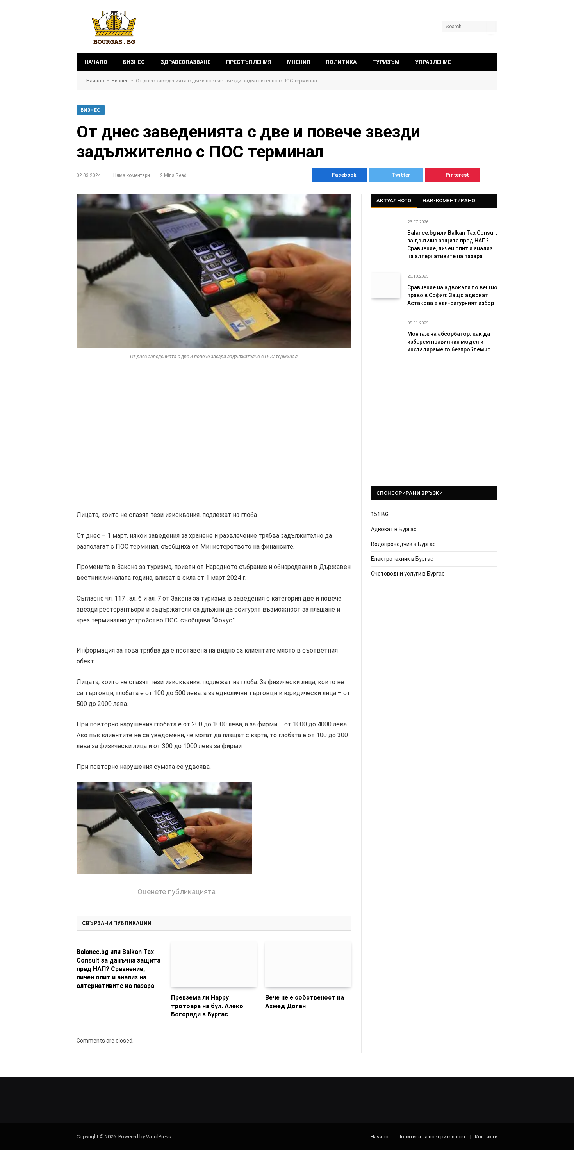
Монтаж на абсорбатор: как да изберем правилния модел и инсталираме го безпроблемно (449, 342)
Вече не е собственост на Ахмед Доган (304, 1002)
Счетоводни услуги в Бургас (408, 574)
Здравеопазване (185, 62)
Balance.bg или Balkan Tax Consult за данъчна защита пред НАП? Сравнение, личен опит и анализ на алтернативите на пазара (118, 969)
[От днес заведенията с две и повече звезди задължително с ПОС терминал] (214, 271)
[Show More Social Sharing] (489, 175)
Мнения (298, 62)
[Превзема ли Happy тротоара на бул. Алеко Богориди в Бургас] (214, 964)
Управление (433, 62)
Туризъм (385, 62)
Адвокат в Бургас (394, 529)
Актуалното (394, 200)
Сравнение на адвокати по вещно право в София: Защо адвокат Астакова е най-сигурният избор (452, 295)
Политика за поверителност (432, 1136)
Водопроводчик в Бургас (403, 544)
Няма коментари (131, 175)
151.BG (380, 514)
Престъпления (248, 62)
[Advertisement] (214, 431)
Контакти (486, 1136)
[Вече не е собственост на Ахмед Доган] (308, 964)
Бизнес (134, 62)
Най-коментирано (449, 200)
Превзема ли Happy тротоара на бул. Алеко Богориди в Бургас (207, 1006)
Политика (341, 62)
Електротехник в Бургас (402, 559)
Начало (95, 62)
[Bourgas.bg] (114, 26)
